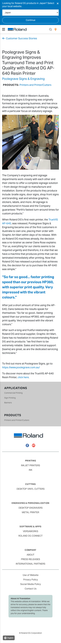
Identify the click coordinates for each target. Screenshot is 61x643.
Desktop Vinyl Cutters (31, 488)
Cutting (30, 484)
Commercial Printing (13, 393)
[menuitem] (55, 29)
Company (30, 550)
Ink (30, 469)
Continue (30, 20)
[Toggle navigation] (3, 29)
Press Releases (30, 559)
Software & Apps (30, 526)
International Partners (30, 563)
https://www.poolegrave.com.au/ (21, 367)
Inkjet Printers (30, 465)
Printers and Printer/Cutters (35, 84)
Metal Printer (30, 512)
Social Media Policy (30, 584)
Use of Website (30, 575)
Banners (8, 402)
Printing (30, 460)
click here (23, 377)
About (30, 554)
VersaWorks (30, 531)
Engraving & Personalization (30, 503)
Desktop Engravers (31, 507)
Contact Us (30, 588)
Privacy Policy (30, 579)
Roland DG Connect (30, 535)
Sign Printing (10, 398)
